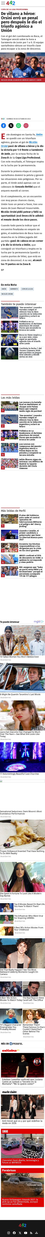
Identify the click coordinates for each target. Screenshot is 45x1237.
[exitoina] (22, 1051)
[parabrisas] (22, 1171)
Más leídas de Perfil (13, 510)
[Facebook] (14, 1233)
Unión (4, 289)
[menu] (3, 3)
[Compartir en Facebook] (3, 125)
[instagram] (8, 1233)
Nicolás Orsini (7, 294)
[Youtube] (25, 1233)
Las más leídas (10, 397)
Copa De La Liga (27, 289)
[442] (22, 1225)
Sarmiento (14, 289)
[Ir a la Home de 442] (10, 4)
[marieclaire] (22, 1092)
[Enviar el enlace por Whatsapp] (18, 125)
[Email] (26, 125)
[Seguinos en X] (20, 1233)
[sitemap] (36, 1233)
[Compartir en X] (11, 125)
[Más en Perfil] (16, 1043)
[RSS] (31, 1233)
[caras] (22, 1132)
